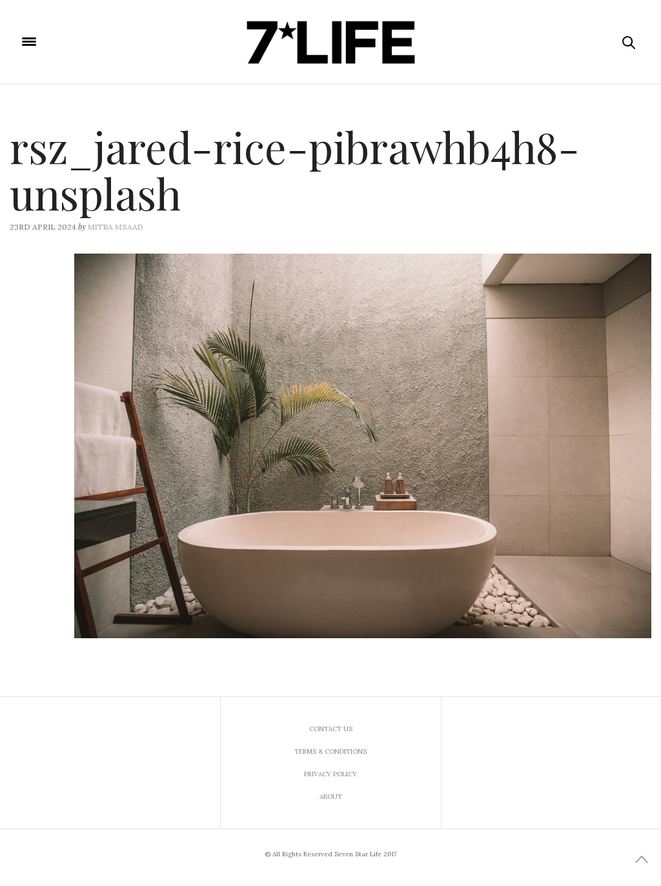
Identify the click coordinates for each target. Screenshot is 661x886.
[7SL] (330, 42)
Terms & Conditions (330, 751)
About (331, 796)
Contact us (330, 729)
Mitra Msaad (115, 227)
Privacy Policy (330, 774)
